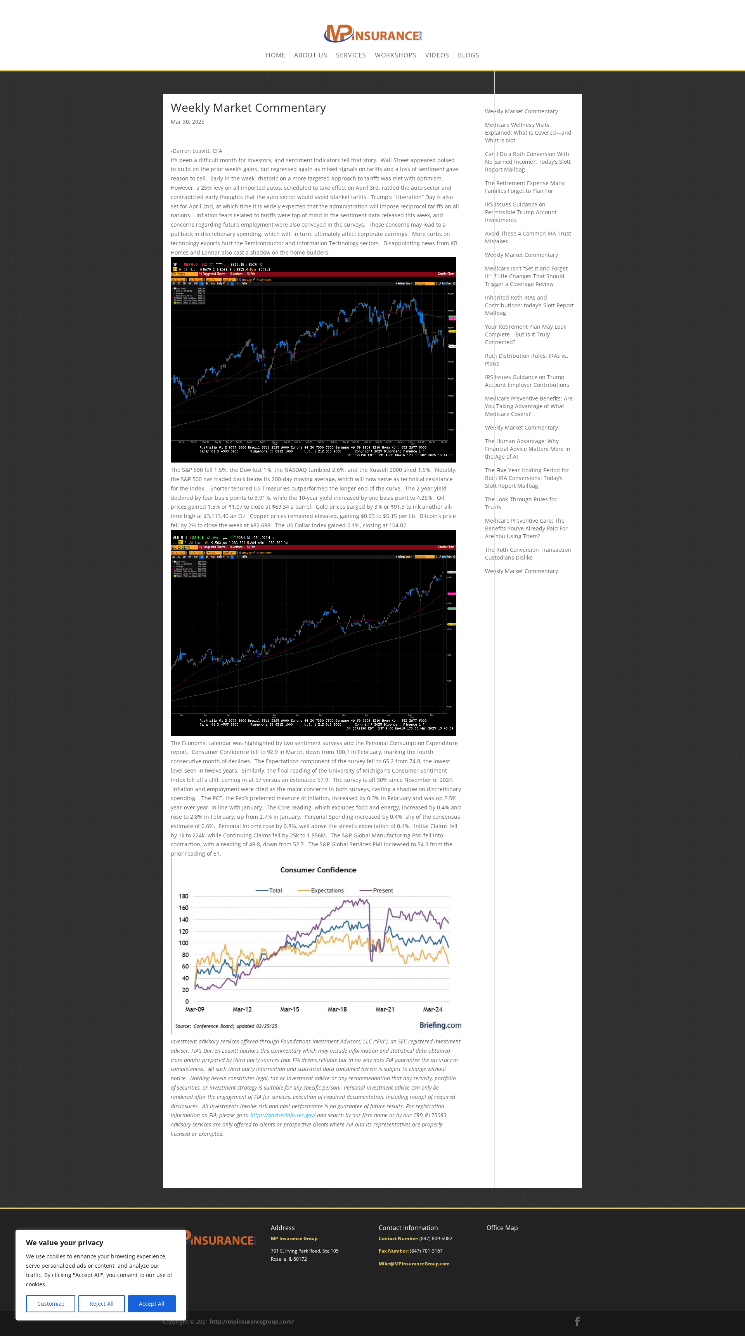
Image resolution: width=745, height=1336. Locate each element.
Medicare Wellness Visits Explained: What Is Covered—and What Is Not (528, 132)
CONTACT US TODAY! (558, 6)
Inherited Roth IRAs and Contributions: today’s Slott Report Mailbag (529, 305)
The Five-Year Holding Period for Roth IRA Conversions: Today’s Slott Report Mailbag (527, 477)
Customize (50, 1303)
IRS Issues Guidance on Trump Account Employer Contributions (527, 380)
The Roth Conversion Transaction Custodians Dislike (528, 553)
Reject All (102, 1303)
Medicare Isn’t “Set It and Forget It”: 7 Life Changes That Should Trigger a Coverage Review (526, 276)
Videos (437, 55)
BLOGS (469, 55)
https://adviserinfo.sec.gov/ (282, 1115)
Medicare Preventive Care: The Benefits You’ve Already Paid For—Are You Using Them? (529, 528)
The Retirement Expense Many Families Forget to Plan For (525, 186)
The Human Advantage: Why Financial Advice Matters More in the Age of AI (527, 448)
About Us (310, 55)
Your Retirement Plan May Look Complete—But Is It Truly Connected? (525, 334)
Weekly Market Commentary (521, 111)
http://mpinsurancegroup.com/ (252, 1321)
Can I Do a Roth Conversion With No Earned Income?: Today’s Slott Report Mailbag (528, 161)
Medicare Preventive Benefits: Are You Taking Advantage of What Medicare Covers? (529, 406)
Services (351, 55)
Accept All (152, 1303)
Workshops (396, 55)
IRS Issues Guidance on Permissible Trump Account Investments (521, 212)
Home (276, 55)
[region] (101, 1275)
